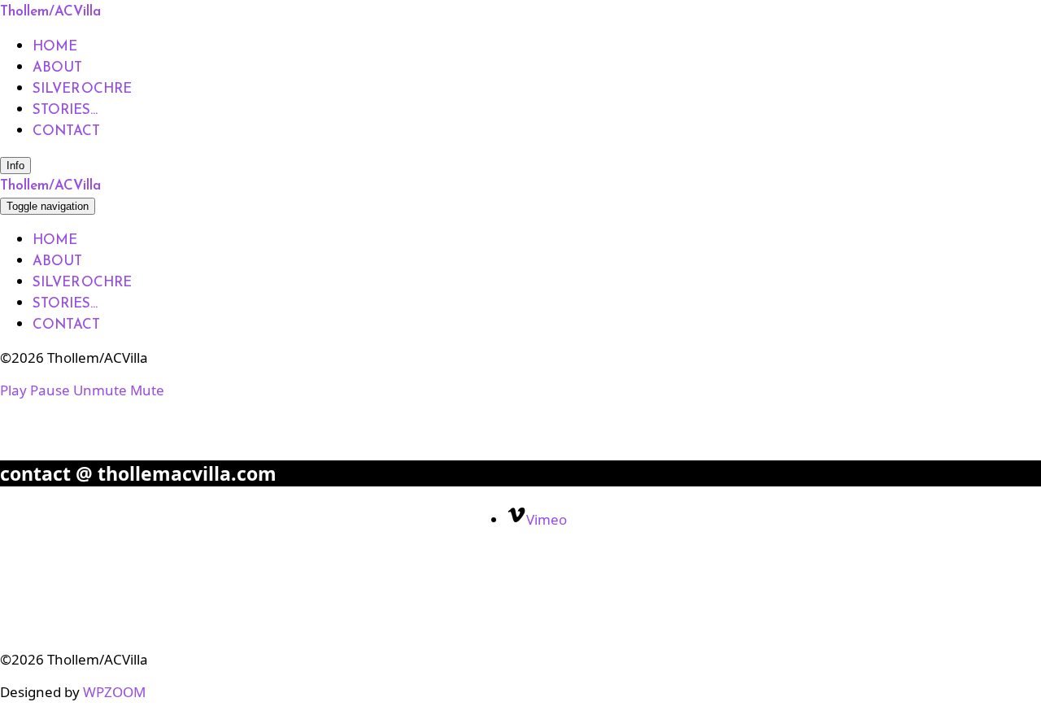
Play (13, 390)
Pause (50, 390)
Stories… (65, 109)
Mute (147, 390)
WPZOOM (114, 691)
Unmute (100, 390)
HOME (55, 45)
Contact (66, 130)
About (57, 66)
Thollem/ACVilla (50, 10)
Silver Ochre (82, 87)
